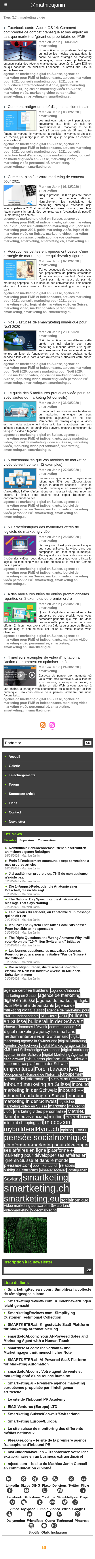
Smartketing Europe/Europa (32, 1421)
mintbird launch (78, 1117)
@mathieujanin (47, 5)
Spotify (34, 1532)
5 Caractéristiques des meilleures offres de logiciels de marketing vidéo (41, 529)
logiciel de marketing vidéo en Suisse (52, 89)
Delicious (59, 1485)
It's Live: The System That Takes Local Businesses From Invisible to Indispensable (45, 926)
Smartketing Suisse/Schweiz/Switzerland (44, 1414)
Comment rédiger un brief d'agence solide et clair (48, 107)
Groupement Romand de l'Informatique (43, 1076)
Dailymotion (15, 1520)
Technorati (65, 1520)
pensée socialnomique (45, 1137)
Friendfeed (35, 1520)
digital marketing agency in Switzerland (42, 1038)
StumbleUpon (67, 1497)
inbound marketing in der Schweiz (46, 1087)
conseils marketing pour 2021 (43, 81)
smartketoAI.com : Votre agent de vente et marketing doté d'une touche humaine (43, 1373)
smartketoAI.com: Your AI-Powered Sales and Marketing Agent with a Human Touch (46, 1338)
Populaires (26, 840)
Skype (25, 1485)
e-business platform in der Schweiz (56, 1059)
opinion (67, 1130)
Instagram (59, 1532)
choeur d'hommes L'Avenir (26, 1027)
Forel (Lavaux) (51, 1069)
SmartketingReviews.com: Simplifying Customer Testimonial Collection (39, 1315)
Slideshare (32, 1497)
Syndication (55, 1548)
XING (36, 1485)
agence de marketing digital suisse (39, 1007)
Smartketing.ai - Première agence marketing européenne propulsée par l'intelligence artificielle (44, 1387)
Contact (14, 812)
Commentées (47, 840)
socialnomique (75, 1200)
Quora (50, 1520)
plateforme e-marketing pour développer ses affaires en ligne (46, 1147)
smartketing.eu (59, 96)
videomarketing (16, 1210)
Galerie (14, 766)
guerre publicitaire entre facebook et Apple (41, 83)
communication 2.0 (64, 1027)
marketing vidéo (16, 92)
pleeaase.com (17, 1165)
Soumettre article (21, 794)
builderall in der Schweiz (55, 1021)
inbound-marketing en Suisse (35, 1095)
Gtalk (45, 1532)
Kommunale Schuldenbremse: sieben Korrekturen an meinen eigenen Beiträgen (45, 850)
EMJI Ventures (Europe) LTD (32, 1407)
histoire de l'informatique (71, 1079)
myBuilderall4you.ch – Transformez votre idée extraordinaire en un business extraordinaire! (46, 1454)
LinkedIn (12, 1485)
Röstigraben (77, 1170)
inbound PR (71, 1090)
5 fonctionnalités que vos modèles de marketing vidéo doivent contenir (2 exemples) (45, 462)
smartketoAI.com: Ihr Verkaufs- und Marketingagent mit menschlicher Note (38, 1350)
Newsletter (16, 821)
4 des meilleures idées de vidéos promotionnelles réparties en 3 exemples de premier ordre (46, 596)
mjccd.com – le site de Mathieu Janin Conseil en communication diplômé (45, 1466)
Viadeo (54, 1509)
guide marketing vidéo (60, 155)
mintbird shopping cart (23, 1123)
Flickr (85, 1485)
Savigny (12, 1179)
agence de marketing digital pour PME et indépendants (46, 1003)
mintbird (56, 1116)
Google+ (79, 1509)
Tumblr (42, 1509)
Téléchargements (21, 775)
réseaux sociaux (53, 1170)
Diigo (84, 1497)
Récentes (10, 840)
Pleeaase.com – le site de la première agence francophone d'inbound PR (45, 1442)
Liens (12, 803)
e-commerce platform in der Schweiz (36, 1063)
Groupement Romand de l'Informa (31, 1074)
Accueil (14, 756)
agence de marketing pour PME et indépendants (41, 75)
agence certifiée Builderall (26, 990)
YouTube (48, 1497)
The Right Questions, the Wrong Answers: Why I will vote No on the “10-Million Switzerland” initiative (47, 939)
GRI (74, 1069)
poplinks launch (45, 1165)
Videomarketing (44, 1210)
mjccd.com (58, 1122)
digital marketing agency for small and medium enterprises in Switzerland (40, 1034)
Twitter (73, 1485)
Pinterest (82, 1520)
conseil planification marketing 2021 (48, 226)
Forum (13, 784)
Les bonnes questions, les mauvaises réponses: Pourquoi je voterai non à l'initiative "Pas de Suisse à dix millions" (45, 954)
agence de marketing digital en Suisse (33, 74)
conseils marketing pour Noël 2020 (55, 371)
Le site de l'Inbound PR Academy (36, 1399)
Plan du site (31, 1548)
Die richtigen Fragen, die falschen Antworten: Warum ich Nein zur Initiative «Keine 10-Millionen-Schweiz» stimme (43, 971)
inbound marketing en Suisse (37, 1084)
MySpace (28, 1509)
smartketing (13, 96)
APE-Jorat (48, 1016)
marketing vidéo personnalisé (53, 92)
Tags (69, 1548)
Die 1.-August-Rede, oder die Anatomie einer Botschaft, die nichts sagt (41, 888)
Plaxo (46, 1485)
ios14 (18, 89)
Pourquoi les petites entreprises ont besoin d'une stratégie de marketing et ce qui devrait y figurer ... (46, 253)
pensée (80, 1130)
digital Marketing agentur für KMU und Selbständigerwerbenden (45, 1047)
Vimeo (14, 1509)
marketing (57, 1106)
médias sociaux (32, 1116)
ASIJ (63, 1016)
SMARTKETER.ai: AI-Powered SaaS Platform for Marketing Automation (45, 1362)
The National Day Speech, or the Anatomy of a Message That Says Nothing (42, 901)
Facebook (14, 1497)
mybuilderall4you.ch (31, 1128)
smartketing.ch (35, 96)
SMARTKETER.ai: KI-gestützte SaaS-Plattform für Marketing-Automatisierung (46, 1327)
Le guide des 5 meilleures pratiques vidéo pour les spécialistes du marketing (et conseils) (47, 395)
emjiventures (18, 1069)
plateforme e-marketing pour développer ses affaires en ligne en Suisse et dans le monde (45, 1155)
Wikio (66, 1509)
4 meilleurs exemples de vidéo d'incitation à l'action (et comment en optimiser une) (42, 659)
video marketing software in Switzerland (37, 1205)
